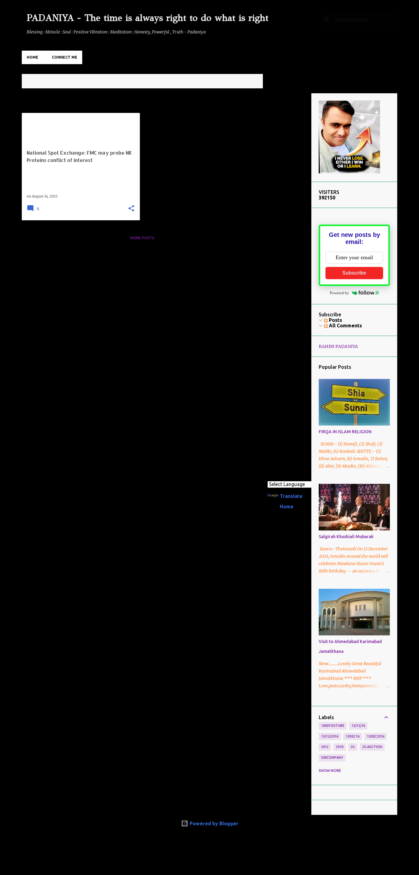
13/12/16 (358, 725)
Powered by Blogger (213, 823)
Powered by (339, 293)
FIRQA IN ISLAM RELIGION (345, 431)
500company (332, 757)
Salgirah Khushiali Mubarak (346, 536)
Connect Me (64, 57)
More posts (142, 238)
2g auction (372, 747)
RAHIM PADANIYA (338, 346)
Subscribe (354, 273)
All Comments (345, 325)
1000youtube (332, 725)
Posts (335, 320)
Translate (291, 496)
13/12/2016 (329, 736)
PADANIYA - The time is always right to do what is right (147, 17)
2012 (325, 747)
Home (32, 57)
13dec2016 (375, 736)
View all (250, 82)
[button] (131, 209)
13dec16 (352, 736)
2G (353, 747)
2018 (339, 747)
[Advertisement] (287, 185)
